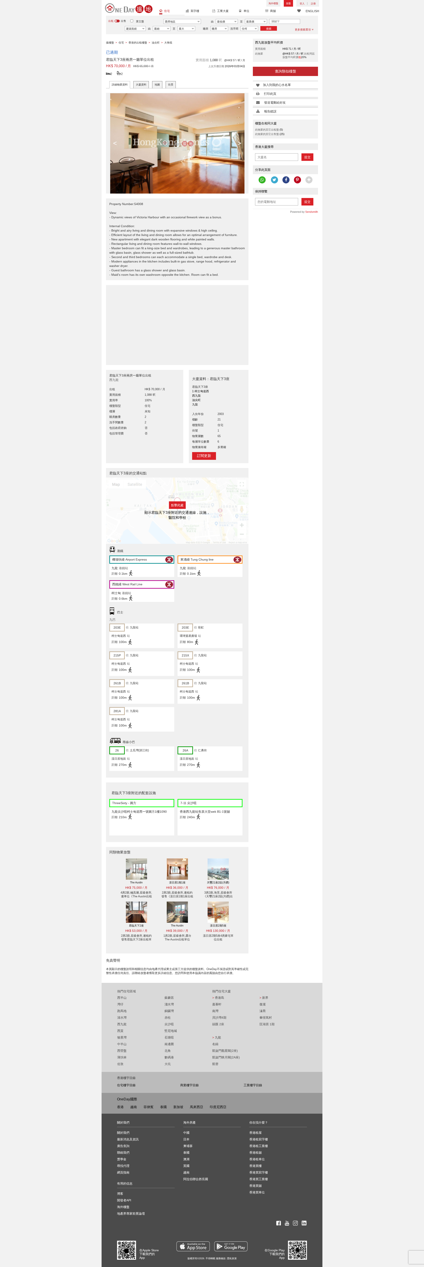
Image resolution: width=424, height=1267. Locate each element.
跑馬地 (122, 1011)
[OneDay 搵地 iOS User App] (193, 1246)
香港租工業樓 (258, 1146)
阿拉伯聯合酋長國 (195, 1179)
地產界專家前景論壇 (131, 1213)
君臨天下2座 (136, 925)
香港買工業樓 (258, 1179)
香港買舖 (255, 1185)
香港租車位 (257, 1159)
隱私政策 (232, 1258)
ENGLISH (312, 11)
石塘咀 (169, 1037)
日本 (186, 1139)
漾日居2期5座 (218, 925)
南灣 (215, 1011)
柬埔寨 (188, 1146)
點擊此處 (177, 505)
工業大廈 (223, 11)
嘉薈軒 (216, 1004)
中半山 (122, 1044)
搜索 (268, 28)
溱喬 (262, 1011)
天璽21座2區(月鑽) (218, 882)
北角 (168, 1050)
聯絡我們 (123, 1152)
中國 (186, 1132)
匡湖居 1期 (266, 1024)
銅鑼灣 (169, 1011)
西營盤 (122, 1050)
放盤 (288, 3)
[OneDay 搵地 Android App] (230, 1246)
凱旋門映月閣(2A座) (226, 1057)
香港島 (218, 997)
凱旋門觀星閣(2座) (225, 1050)
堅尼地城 (171, 1031)
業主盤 (140, 21)
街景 (170, 84)
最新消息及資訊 (128, 1139)
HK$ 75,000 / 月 (136, 887)
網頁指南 (123, 1172)
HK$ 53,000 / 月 (136, 930)
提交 (307, 157)
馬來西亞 (196, 1107)
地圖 (157, 84)
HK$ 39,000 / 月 (177, 930)
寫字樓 (195, 11)
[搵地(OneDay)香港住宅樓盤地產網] (129, 8)
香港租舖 (255, 1152)
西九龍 (122, 1024)
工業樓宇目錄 (253, 1085)
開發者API (124, 1200)
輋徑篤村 (265, 1017)
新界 (263, 997)
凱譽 (215, 1064)
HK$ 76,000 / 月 (218, 887)
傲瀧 (262, 1004)
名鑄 (215, 1044)
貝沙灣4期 (219, 1017)
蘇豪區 (169, 997)
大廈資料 (141, 84)
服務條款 (221, 1258)
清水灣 (122, 1017)
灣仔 (120, 1004)
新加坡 (178, 1107)
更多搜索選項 (303, 29)
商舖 (273, 11)
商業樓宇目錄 (189, 1085)
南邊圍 (169, 1044)
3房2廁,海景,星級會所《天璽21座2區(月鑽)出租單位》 (218, 896)
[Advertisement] (177, 323)
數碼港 (169, 1057)
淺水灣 (169, 1004)
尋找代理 (123, 1166)
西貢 (120, 1031)
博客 (120, 1193)
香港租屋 (255, 1132)
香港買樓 (255, 1166)
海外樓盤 (273, 3)
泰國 (163, 1107)
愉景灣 (122, 1037)
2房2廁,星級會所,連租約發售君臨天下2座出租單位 (136, 939)
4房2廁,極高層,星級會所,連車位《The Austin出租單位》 (136, 896)
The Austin (136, 882)
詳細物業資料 (120, 84)
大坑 (168, 1064)
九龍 (216, 1037)
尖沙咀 (169, 1024)
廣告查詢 (123, 1146)
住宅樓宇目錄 (126, 1085)
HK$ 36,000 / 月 (177, 887)
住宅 (167, 11)
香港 (120, 1107)
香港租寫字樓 (258, 1139)
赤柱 (168, 1017)
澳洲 (186, 1159)
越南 (133, 1107)
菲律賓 (148, 1107)
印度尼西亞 (218, 1107)
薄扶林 (122, 1057)
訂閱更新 (204, 456)
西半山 (122, 997)
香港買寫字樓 (258, 1172)
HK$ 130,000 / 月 (218, 930)
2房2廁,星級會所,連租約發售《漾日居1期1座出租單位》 (177, 896)
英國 (186, 1166)
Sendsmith (311, 211)
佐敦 (120, 1064)
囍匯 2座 (218, 1024)
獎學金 (121, 1159)
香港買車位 (257, 1192)
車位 (246, 11)
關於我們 (123, 1132)
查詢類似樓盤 (285, 71)
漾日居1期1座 (177, 882)
